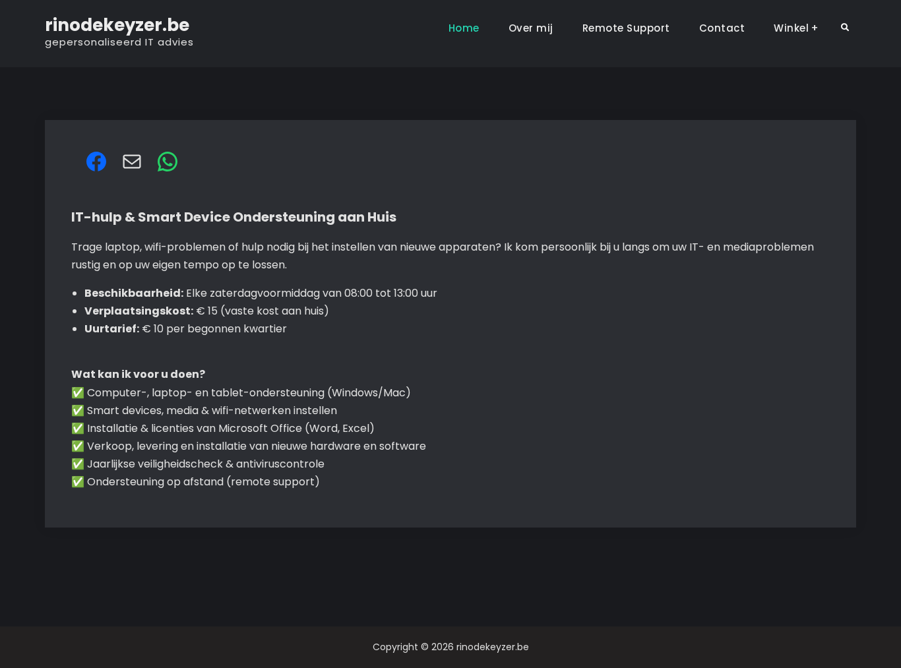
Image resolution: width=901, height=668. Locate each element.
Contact (722, 28)
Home (464, 28)
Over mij (531, 28)
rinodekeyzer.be (117, 25)
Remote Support (626, 28)
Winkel (791, 28)
